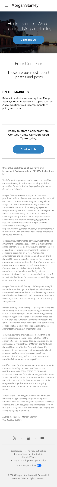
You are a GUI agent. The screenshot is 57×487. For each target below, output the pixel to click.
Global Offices (28, 457)
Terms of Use (20, 454)
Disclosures (16, 451)
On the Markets (15, 92)
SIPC (23, 478)
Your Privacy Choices (26, 465)
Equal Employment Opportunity (30, 460)
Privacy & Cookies (37, 451)
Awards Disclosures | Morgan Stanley (19, 416)
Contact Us (28, 39)
